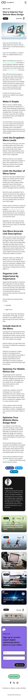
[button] (9, 467)
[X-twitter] (14, 683)
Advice (5, 18)
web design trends (12, 70)
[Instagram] (17, 683)
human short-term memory (16, 209)
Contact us (6, 460)
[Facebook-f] (11, 683)
